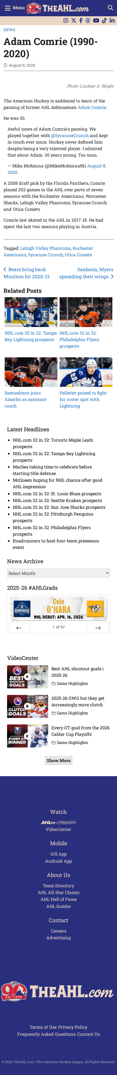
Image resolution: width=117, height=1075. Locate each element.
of (59, 627)
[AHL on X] (73, 21)
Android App (58, 861)
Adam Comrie (92, 107)
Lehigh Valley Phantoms (45, 248)
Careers (58, 931)
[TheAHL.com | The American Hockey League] (58, 8)
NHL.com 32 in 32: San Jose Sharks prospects (59, 507)
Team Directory (58, 885)
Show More (58, 760)
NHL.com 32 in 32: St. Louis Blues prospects (57, 493)
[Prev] (19, 627)
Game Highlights (72, 683)
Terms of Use (43, 1027)
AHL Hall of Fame (59, 899)
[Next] (98, 627)
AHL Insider (58, 906)
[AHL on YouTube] (96, 21)
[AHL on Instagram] (65, 21)
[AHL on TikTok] (104, 21)
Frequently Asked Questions (46, 1034)
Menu (19, 7)
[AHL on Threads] (87, 21)
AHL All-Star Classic (58, 892)
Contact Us (88, 1034)
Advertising (58, 937)
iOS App (59, 854)
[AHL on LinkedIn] (112, 21)
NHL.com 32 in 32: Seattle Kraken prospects (57, 500)
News (9, 29)
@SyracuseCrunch (70, 135)
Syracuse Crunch (45, 254)
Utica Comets (78, 254)
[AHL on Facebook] (81, 21)
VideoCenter (58, 829)
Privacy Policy (72, 1027)
